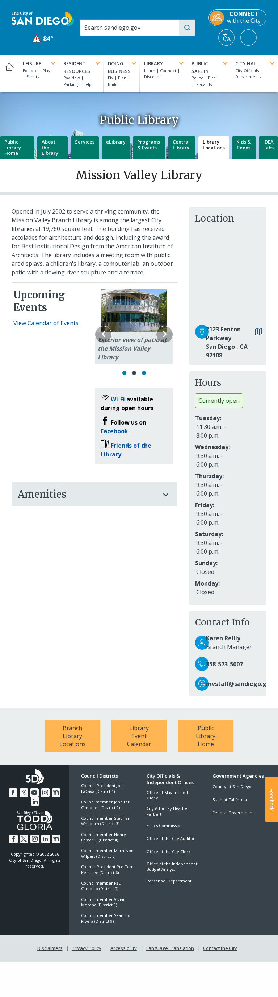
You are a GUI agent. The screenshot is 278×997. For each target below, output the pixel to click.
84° (43, 38)
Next (164, 334)
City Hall (247, 63)
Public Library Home (12, 147)
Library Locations (214, 144)
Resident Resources (76, 67)
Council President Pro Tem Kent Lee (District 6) (107, 869)
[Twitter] (24, 792)
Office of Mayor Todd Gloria (167, 795)
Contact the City (220, 948)
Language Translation (170, 948)
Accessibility (123, 948)
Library (153, 63)
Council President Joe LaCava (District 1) (102, 788)
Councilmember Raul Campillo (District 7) (101, 885)
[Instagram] (45, 792)
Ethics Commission (165, 825)
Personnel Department (169, 881)
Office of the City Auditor (171, 838)
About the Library (50, 147)
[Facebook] (13, 792)
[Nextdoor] (56, 792)
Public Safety (200, 67)
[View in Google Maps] (258, 332)
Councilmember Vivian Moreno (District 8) (103, 902)
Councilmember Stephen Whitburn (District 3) (105, 820)
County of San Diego (232, 786)
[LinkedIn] (35, 801)
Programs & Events (148, 144)
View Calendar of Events (46, 323)
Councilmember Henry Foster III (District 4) (103, 837)
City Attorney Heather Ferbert (168, 811)
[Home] (9, 73)
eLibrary (116, 141)
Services (84, 141)
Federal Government (233, 812)
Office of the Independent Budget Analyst (172, 866)
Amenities (42, 494)
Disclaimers (50, 948)
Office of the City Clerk (168, 851)
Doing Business (119, 67)
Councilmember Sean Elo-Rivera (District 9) (106, 918)
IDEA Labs (268, 144)
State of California (229, 799)
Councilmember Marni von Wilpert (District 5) (107, 853)
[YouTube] (34, 792)
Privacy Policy (86, 948)
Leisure (32, 63)
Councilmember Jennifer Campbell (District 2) (105, 804)
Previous (103, 334)
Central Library (181, 144)
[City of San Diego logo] (43, 18)
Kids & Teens (243, 144)
